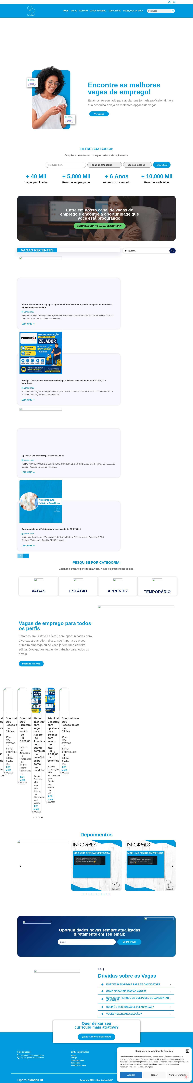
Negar (154, 1075)
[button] (187, 1051)
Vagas (38, 591)
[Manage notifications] (186, 1077)
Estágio (78, 591)
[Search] (173, 11)
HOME (66, 11)
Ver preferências (177, 1075)
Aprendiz (118, 591)
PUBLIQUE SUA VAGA (133, 11)
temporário (157, 592)
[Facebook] (169, 2)
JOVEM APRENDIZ (98, 11)
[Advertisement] (85, 35)
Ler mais (8, 778)
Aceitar (131, 1075)
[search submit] (172, 250)
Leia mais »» (28, 324)
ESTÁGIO (83, 11)
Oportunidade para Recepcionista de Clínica (43, 456)
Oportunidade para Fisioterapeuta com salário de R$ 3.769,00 (51, 529)
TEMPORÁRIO (115, 11)
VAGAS (74, 11)
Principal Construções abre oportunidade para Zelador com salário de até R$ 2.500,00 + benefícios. (42, 739)
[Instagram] (174, 2)
